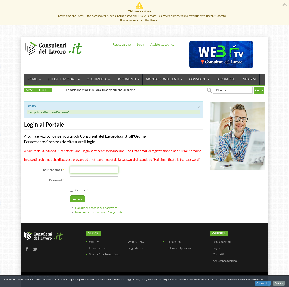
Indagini (249, 79)
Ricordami (81, 190)
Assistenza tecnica (162, 44)
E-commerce (97, 248)
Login (140, 44)
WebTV (94, 241)
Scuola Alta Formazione (104, 254)
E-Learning (174, 241)
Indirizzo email (53, 170)
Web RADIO (136, 241)
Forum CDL (225, 79)
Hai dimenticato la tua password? (97, 207)
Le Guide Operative (179, 248)
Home (32, 79)
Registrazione (122, 44)
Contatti (218, 254)
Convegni (197, 79)
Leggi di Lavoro (137, 248)
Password (56, 180)
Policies (279, 283)
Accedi (77, 199)
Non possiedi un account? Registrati (98, 212)
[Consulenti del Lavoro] (53, 47)
